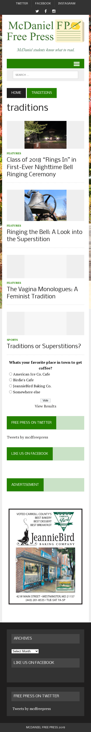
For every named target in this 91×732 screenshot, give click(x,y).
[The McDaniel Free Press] (45, 30)
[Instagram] (54, 11)
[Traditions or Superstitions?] (45, 332)
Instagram (66, 3)
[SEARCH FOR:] (45, 75)
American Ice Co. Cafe (31, 374)
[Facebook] (45, 11)
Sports (12, 339)
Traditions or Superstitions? (44, 347)
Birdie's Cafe (23, 379)
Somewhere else (26, 391)
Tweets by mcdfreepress (27, 437)
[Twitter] (37, 11)
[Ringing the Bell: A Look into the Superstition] (45, 217)
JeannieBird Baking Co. (32, 385)
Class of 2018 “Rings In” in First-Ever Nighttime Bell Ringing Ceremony (41, 167)
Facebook (43, 3)
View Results (45, 406)
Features (14, 153)
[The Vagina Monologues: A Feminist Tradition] (45, 275)
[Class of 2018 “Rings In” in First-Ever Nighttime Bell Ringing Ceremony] (45, 145)
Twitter (22, 3)
